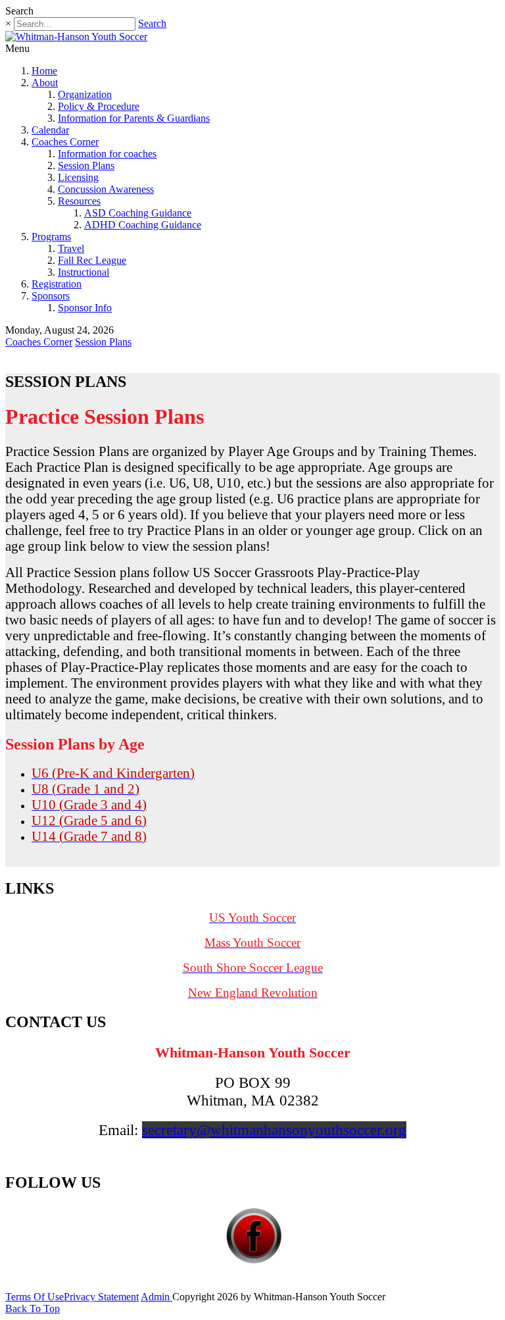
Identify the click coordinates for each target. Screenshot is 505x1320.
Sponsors (51, 295)
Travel (71, 248)
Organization (85, 94)
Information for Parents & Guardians (134, 118)
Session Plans (86, 165)
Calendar (50, 130)
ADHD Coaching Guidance (142, 224)
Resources (79, 201)
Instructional (83, 272)
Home (44, 70)
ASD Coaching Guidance (137, 212)
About (45, 82)
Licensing (78, 177)
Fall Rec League (92, 260)
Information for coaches (107, 153)
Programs (51, 236)
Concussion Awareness (106, 189)
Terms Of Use (34, 1296)
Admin (156, 1296)
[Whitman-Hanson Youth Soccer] (76, 36)
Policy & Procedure (98, 106)
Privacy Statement (101, 1296)
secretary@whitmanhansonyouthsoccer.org (274, 1129)
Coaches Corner (65, 141)
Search (152, 23)
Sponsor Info (85, 307)
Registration (57, 284)
